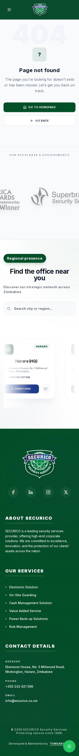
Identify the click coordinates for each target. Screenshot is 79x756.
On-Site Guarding (22, 595)
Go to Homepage (42, 107)
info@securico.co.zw (21, 701)
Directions (22, 389)
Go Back (42, 120)
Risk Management (23, 626)
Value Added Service (25, 611)
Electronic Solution (23, 587)
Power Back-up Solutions (28, 619)
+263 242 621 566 (19, 686)
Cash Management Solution (30, 603)
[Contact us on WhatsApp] (69, 746)
